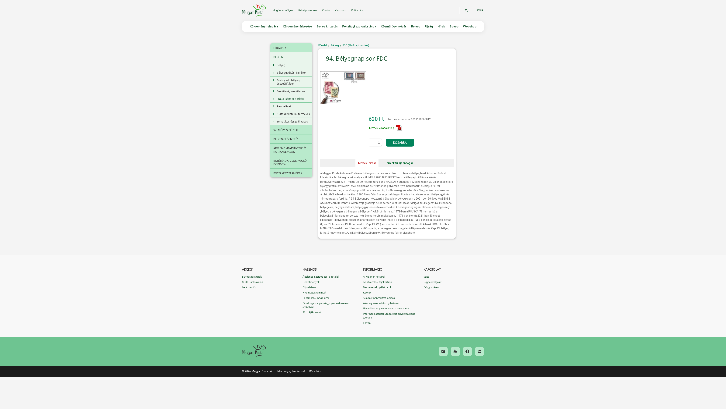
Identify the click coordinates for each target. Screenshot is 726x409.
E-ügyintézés (431, 287)
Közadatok (315, 371)
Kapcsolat (340, 10)
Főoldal (322, 45)
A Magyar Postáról (374, 276)
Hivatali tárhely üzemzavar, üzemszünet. (386, 308)
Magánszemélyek (282, 10)
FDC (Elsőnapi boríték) (356, 45)
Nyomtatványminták (314, 292)
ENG (480, 10)
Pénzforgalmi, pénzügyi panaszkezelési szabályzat (325, 305)
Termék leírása (367, 163)
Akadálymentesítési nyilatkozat (381, 303)
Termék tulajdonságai (399, 163)
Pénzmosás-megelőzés (315, 298)
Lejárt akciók (249, 287)
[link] (254, 351)
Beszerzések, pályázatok (377, 287)
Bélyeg (335, 45)
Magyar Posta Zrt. (254, 11)
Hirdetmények (311, 282)
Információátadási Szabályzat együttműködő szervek (389, 315)
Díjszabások (309, 287)
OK (466, 10)
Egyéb (367, 323)
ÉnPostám (357, 10)
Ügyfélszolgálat (432, 282)
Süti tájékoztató (311, 312)
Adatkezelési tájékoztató (377, 282)
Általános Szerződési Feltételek (320, 276)
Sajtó (426, 276)
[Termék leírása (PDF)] (399, 129)
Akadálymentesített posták (379, 298)
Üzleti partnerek (307, 10)
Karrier (326, 10)
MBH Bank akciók (252, 282)
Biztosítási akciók (252, 276)
